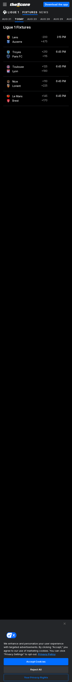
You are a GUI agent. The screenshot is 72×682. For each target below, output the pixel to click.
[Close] (65, 624)
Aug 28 (45, 18)
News (44, 12)
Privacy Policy (47, 654)
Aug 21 (6, 18)
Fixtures (30, 12)
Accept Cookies (36, 661)
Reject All (36, 669)
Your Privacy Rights (36, 677)
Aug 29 (58, 18)
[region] (36, 650)
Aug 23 (32, 18)
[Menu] (4, 4)
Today (19, 18)
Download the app (56, 4)
